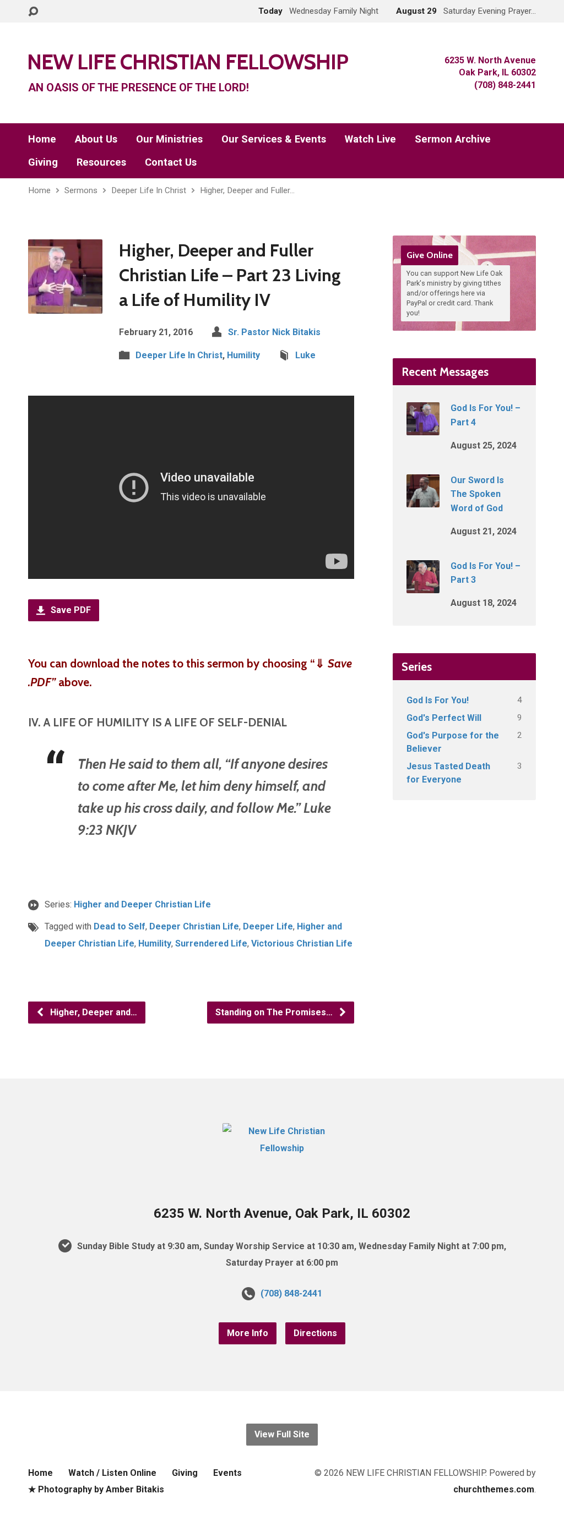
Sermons (80, 190)
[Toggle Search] (33, 12)
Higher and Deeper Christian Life (142, 904)
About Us (96, 139)
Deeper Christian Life (194, 926)
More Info (247, 1333)
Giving (43, 162)
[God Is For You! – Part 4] (423, 428)
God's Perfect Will (443, 718)
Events (227, 1473)
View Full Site (282, 1434)
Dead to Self (119, 926)
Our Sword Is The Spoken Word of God (477, 494)
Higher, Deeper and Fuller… (247, 190)
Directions (315, 1333)
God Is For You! (437, 700)
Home (42, 139)
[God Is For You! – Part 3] (423, 586)
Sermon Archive (453, 139)
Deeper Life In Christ (148, 190)
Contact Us (171, 162)
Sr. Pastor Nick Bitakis (274, 332)
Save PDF (69, 610)
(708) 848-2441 (291, 1293)
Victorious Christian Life (301, 943)
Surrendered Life (211, 943)
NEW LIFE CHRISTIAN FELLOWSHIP (187, 61)
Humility (243, 355)
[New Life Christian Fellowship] (282, 1148)
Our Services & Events (273, 139)
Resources (101, 162)
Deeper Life (268, 926)
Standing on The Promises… (275, 1012)
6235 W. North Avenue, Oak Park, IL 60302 (282, 1213)
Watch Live (370, 139)
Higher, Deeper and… (92, 1012)
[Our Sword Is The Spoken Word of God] (423, 500)
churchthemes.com (493, 1489)
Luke (305, 355)
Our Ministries (169, 139)
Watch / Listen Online (112, 1473)
